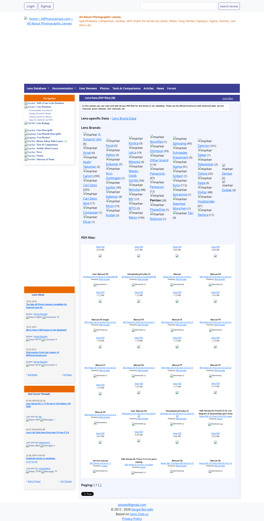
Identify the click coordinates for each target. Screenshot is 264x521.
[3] (33, 461)
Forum (171, 88)
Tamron (203, 146)
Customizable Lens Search (40, 110)
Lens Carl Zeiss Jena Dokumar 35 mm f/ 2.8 (47, 432)
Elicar (87, 222)
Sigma (177, 166)
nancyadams (44, 468)
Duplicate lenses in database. (40, 458)
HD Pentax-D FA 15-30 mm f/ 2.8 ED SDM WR (100, 277)
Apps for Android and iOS (41, 120)
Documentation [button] (63, 88)
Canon (88, 176)
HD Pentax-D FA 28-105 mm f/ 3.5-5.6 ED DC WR (139, 414)
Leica (132, 152)
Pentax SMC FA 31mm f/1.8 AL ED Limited (215, 416)
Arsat (87, 153)
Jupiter (111, 187)
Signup (46, 6)
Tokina (202, 173)
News (160, 88)
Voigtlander (206, 201)
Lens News (38, 294)
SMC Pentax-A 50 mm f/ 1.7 (100, 463)
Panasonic (157, 173)
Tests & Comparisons (126, 88)
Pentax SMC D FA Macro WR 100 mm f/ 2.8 (177, 463)
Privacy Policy (132, 519)
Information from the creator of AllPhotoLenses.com (42, 354)
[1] (27, 461)
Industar (112, 164)
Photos (104, 88)
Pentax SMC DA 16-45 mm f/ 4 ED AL (177, 277)
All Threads (66, 481)
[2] (30, 461)
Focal (109, 145)
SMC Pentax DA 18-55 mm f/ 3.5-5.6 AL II (215, 277)
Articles (149, 88)
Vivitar (202, 192)
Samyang (179, 143)
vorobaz (104, 466)
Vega (201, 183)
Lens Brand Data (124, 118)
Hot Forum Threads (39, 394)
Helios (110, 155)
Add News (32, 374)
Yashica (203, 215)
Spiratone (180, 194)
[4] (36, 461)
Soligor (178, 176)
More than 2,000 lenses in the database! (46, 330)
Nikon (133, 217)
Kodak (110, 215)
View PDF (100, 247)
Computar (90, 212)
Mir (131, 199)
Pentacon (157, 187)
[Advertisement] (132, 57)
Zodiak (227, 190)
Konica (134, 143)
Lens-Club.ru (139, 514)
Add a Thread (34, 481)
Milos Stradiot (104, 279)
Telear (202, 155)
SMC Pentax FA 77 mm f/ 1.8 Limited (139, 465)
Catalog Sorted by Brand (40, 113)
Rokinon (156, 219)
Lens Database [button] (37, 88)
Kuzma (219, 419)
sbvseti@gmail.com (132, 505)
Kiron (110, 206)
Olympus (156, 151)
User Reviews (88, 88)
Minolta (134, 189)
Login (31, 6)
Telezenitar (206, 164)
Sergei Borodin (41, 314)
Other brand (159, 160)
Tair (190, 213)
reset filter (228, 98)
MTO (132, 208)
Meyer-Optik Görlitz (134, 175)
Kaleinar (112, 196)
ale (40, 416)
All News (67, 374)
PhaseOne (157, 209)
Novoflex (156, 141)
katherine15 (44, 442)
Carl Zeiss (90, 185)
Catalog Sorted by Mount (40, 116)
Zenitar (227, 173)
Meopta (134, 162)
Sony (176, 185)
